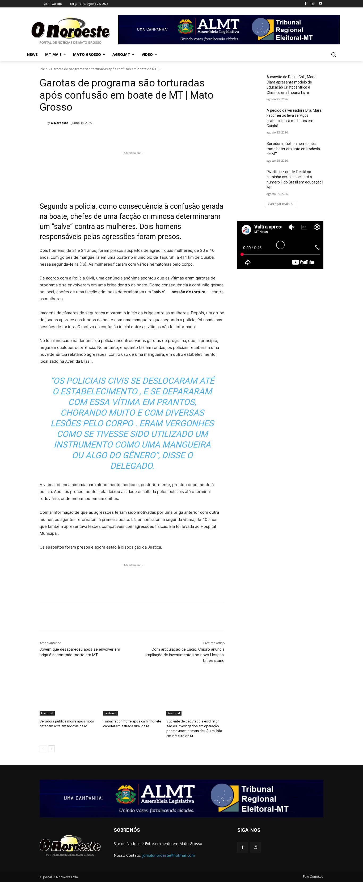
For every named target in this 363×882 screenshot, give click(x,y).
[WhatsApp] (128, 136)
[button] (333, 54)
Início (44, 69)
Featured (47, 713)
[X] (103, 136)
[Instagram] (313, 4)
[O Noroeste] (43, 123)
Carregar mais (278, 204)
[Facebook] (306, 4)
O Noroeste (59, 123)
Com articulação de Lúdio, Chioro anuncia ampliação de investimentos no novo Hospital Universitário (185, 655)
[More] (140, 136)
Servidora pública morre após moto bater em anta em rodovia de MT (293, 148)
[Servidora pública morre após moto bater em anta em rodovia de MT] (69, 695)
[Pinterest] (116, 136)
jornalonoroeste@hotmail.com (168, 855)
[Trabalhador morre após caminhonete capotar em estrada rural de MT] (132, 695)
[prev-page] (43, 748)
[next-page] (51, 748)
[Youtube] (320, 4)
